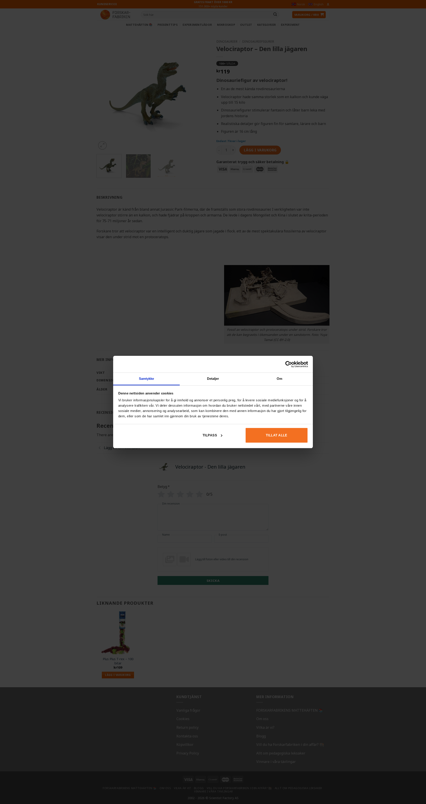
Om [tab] (279, 378)
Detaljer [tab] (213, 378)
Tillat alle (276, 435)
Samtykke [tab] (146, 378)
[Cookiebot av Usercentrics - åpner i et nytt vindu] (288, 364)
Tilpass (210, 435)
